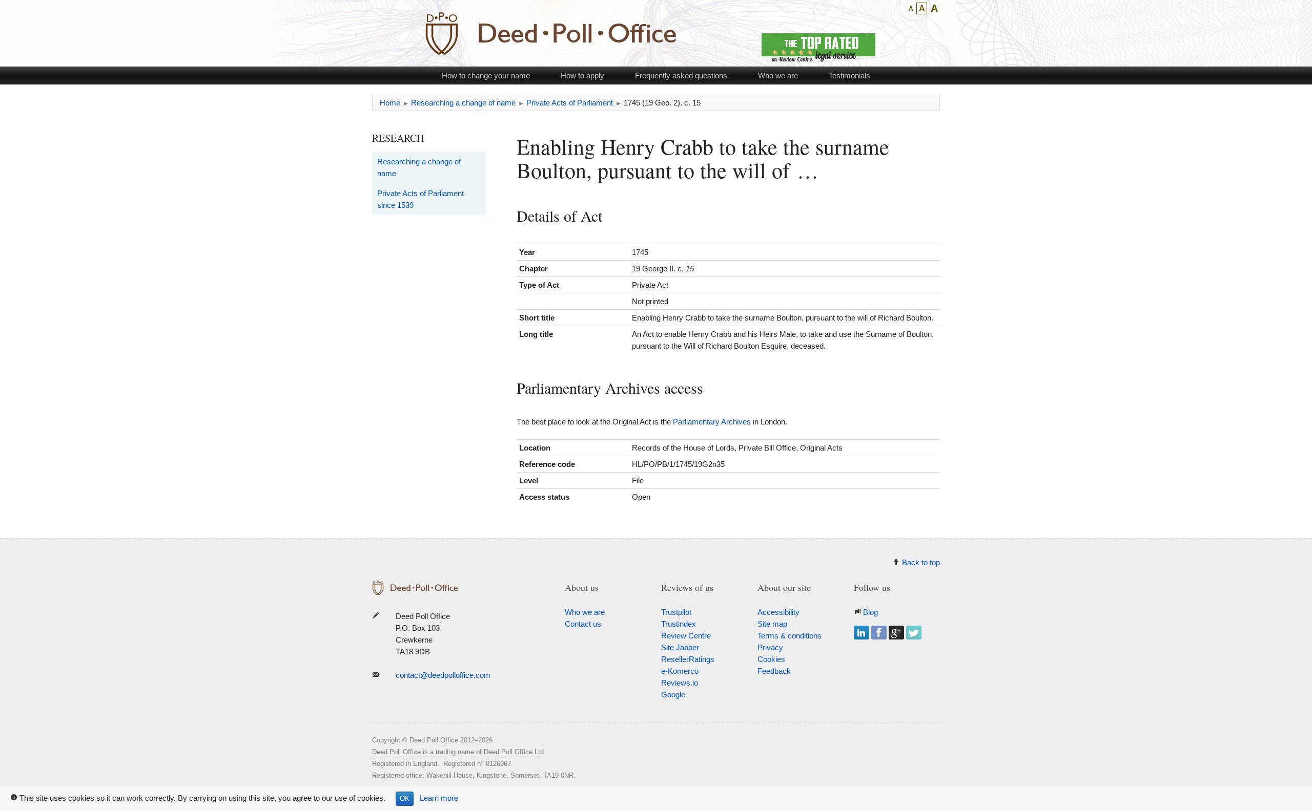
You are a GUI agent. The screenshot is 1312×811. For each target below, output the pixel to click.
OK (404, 798)
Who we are (778, 75)
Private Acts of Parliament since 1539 (420, 199)
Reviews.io (679, 682)
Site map (772, 624)
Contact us (583, 624)
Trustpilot (676, 612)
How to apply (582, 75)
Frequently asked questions (681, 75)
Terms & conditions (789, 635)
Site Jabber (680, 647)
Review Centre (686, 635)
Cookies (771, 659)
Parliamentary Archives (712, 421)
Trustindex (678, 624)
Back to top (921, 562)
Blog (870, 612)
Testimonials (849, 75)
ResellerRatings (687, 659)
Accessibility (778, 612)
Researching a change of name (419, 167)
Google (673, 694)
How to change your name (486, 75)
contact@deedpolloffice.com (443, 675)
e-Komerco (680, 671)
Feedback (774, 671)
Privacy (770, 647)
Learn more (439, 798)
